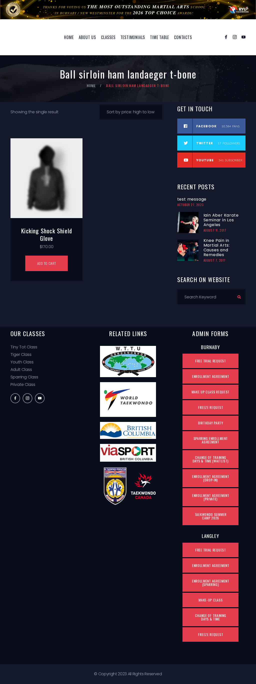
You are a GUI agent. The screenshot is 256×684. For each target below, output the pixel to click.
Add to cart (46, 263)
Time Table (159, 37)
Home (69, 37)
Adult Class (21, 369)
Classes (108, 37)
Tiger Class (21, 354)
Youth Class (22, 362)
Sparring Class (24, 377)
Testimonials (132, 37)
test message (192, 199)
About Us (87, 37)
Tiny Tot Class (23, 347)
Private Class (22, 384)
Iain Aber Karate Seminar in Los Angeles (221, 220)
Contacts (183, 37)
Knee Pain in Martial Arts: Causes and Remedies (217, 248)
